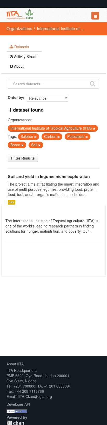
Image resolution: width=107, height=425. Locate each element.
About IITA (15, 363)
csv (11, 202)
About (18, 66)
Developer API (18, 404)
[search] (92, 83)
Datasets (21, 46)
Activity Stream (25, 56)
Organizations (19, 28)
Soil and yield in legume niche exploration (49, 176)
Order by (15, 97)
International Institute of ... (60, 28)
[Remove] (94, 128)
